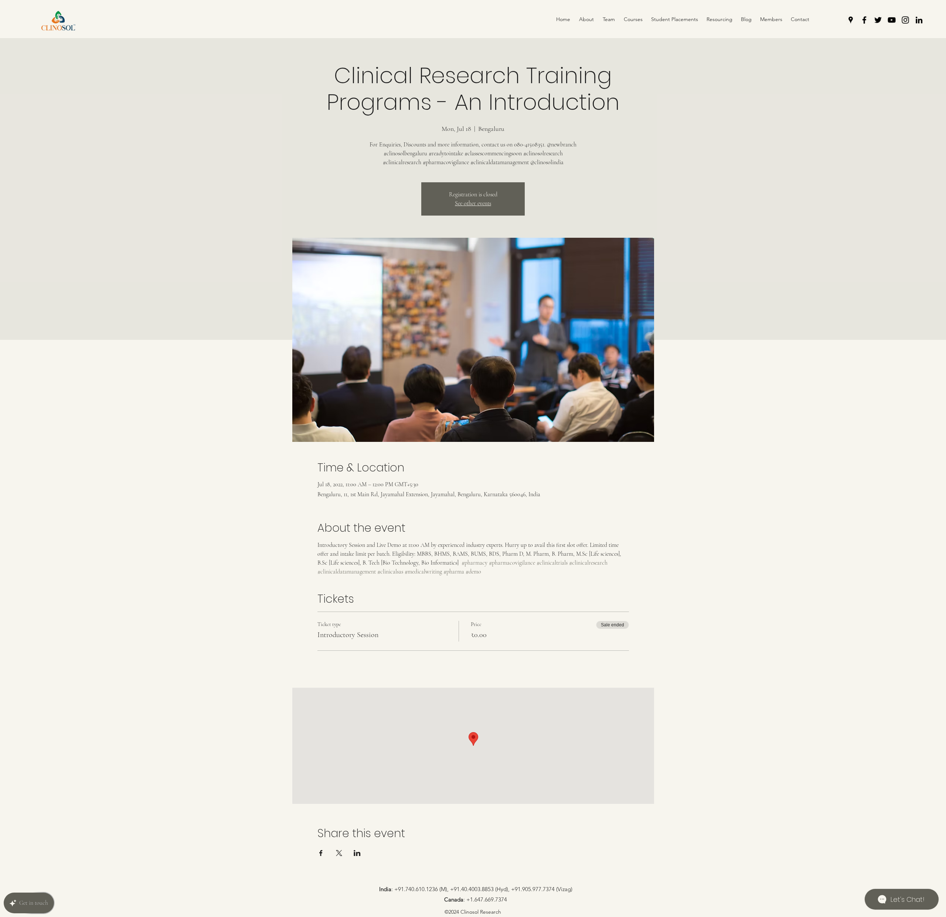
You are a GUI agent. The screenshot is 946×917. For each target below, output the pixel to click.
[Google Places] (850, 20)
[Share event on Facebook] (320, 853)
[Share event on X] (339, 853)
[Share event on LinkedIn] (357, 853)
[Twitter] (878, 20)
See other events (473, 203)
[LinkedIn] (919, 20)
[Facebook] (864, 20)
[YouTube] (891, 20)
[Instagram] (905, 20)
